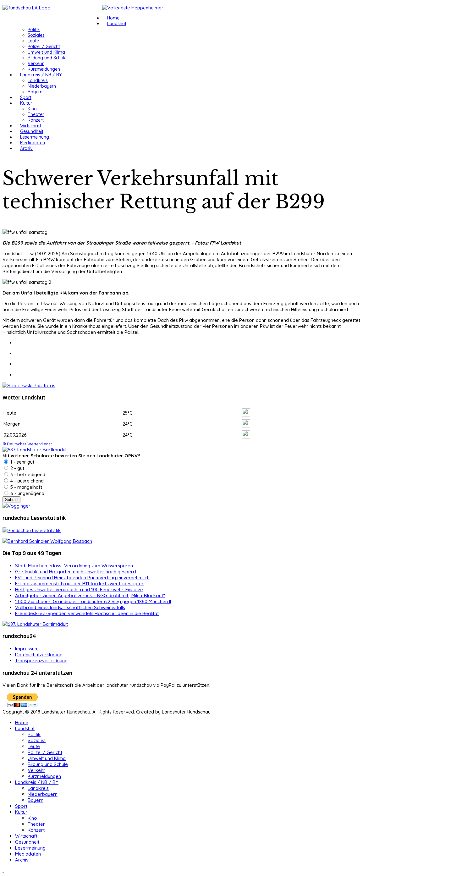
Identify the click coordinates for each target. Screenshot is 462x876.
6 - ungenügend (26, 493)
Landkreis (38, 80)
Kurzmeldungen (44, 69)
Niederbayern (42, 86)
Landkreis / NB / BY (41, 75)
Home (113, 18)
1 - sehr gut (21, 462)
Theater (36, 114)
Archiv (26, 148)
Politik (34, 29)
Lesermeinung (34, 137)
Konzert (36, 120)
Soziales (36, 35)
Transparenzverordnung (41, 661)
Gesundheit (31, 131)
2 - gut (16, 468)
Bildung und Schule (47, 58)
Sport (25, 97)
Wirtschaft (30, 126)
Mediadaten (32, 143)
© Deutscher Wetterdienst (27, 443)
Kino (32, 109)
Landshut (116, 23)
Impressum (27, 649)
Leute (33, 41)
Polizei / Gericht (44, 46)
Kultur (26, 103)
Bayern (35, 92)
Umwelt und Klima (46, 52)
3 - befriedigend (27, 474)
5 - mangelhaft (25, 487)
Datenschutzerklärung (39, 655)
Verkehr (36, 63)
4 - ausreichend (26, 481)
